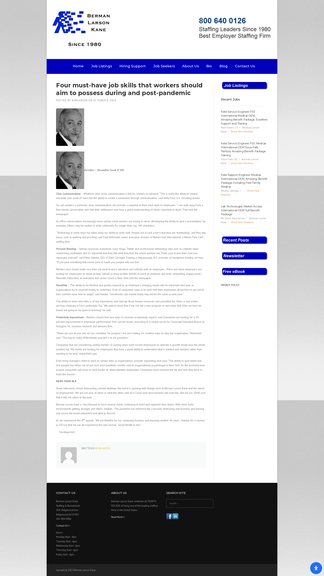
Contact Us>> (63, 525)
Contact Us (245, 66)
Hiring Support (132, 66)
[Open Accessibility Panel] (316, 568)
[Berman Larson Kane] (163, 29)
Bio (209, 66)
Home (78, 66)
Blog (223, 66)
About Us (190, 66)
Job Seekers (164, 66)
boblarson (80, 100)
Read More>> (118, 517)
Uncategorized (66, 432)
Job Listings (101, 66)
